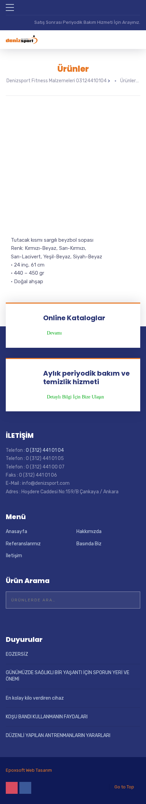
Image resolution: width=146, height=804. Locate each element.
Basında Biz (89, 544)
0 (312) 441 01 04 (45, 450)
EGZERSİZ (17, 654)
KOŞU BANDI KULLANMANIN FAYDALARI (47, 717)
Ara (130, 600)
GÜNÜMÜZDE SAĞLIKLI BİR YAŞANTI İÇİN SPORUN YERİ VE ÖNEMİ (67, 676)
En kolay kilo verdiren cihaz (35, 698)
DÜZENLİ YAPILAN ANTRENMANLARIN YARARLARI (58, 735)
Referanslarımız (23, 544)
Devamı (54, 333)
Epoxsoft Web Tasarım (29, 770)
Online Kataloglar (74, 318)
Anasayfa (16, 531)
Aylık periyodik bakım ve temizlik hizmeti (86, 378)
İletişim (14, 556)
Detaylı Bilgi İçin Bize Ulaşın (75, 397)
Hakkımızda (89, 531)
